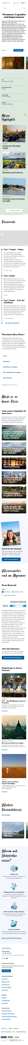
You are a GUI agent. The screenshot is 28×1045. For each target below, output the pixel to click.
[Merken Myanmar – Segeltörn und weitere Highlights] (22, 824)
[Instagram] (4, 959)
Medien (10, 1028)
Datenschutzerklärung (6, 1031)
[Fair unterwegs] (4, 1040)
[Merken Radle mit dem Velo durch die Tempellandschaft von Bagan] (24, 502)
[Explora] (4, 1037)
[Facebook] (2, 959)
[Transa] (10, 1037)
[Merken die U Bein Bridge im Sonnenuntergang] (24, 459)
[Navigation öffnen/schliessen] (15, 3)
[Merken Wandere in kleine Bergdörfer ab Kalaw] (24, 488)
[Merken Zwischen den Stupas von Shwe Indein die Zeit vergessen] (24, 473)
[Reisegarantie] (21, 1040)
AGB (14, 1031)
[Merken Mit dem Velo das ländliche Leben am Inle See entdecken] (24, 444)
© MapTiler (11, 245)
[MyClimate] (16, 1037)
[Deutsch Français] (4, 1028)
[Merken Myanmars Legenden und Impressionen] (25, 50)
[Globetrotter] (14, 1040)
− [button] (2, 235)
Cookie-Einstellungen (21, 1031)
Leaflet (7, 245)
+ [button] (2, 232)
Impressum (16, 1028)
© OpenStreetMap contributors (21, 245)
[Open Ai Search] (17, 3)
